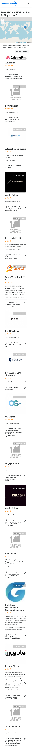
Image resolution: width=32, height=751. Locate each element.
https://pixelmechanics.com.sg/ (12, 337)
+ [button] (2, 20)
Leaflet (16, 42)
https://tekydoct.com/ (10, 733)
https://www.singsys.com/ (11, 470)
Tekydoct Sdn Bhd (13, 726)
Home (4, 45)
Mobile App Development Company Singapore (14, 607)
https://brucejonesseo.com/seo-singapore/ (15, 382)
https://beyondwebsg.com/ (11, 112)
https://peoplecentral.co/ (11, 566)
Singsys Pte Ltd (12, 463)
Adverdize (10, 62)
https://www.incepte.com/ (11, 690)
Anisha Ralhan (11, 195)
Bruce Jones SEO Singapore (13, 374)
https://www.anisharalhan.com (12, 514)
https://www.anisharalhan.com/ (12, 201)
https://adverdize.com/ (10, 69)
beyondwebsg (11, 105)
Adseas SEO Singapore (15, 149)
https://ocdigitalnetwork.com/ (12, 423)
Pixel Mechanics (12, 331)
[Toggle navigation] (28, 3)
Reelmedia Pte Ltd (13, 238)
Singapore (10, 47)
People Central (12, 553)
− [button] (2, 22)
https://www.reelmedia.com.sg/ (12, 249)
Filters (19, 51)
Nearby (25, 51)
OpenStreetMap (23, 42)
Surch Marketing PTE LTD (15, 278)
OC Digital (10, 416)
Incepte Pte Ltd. (12, 666)
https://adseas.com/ (10, 160)
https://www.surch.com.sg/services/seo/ (15, 297)
